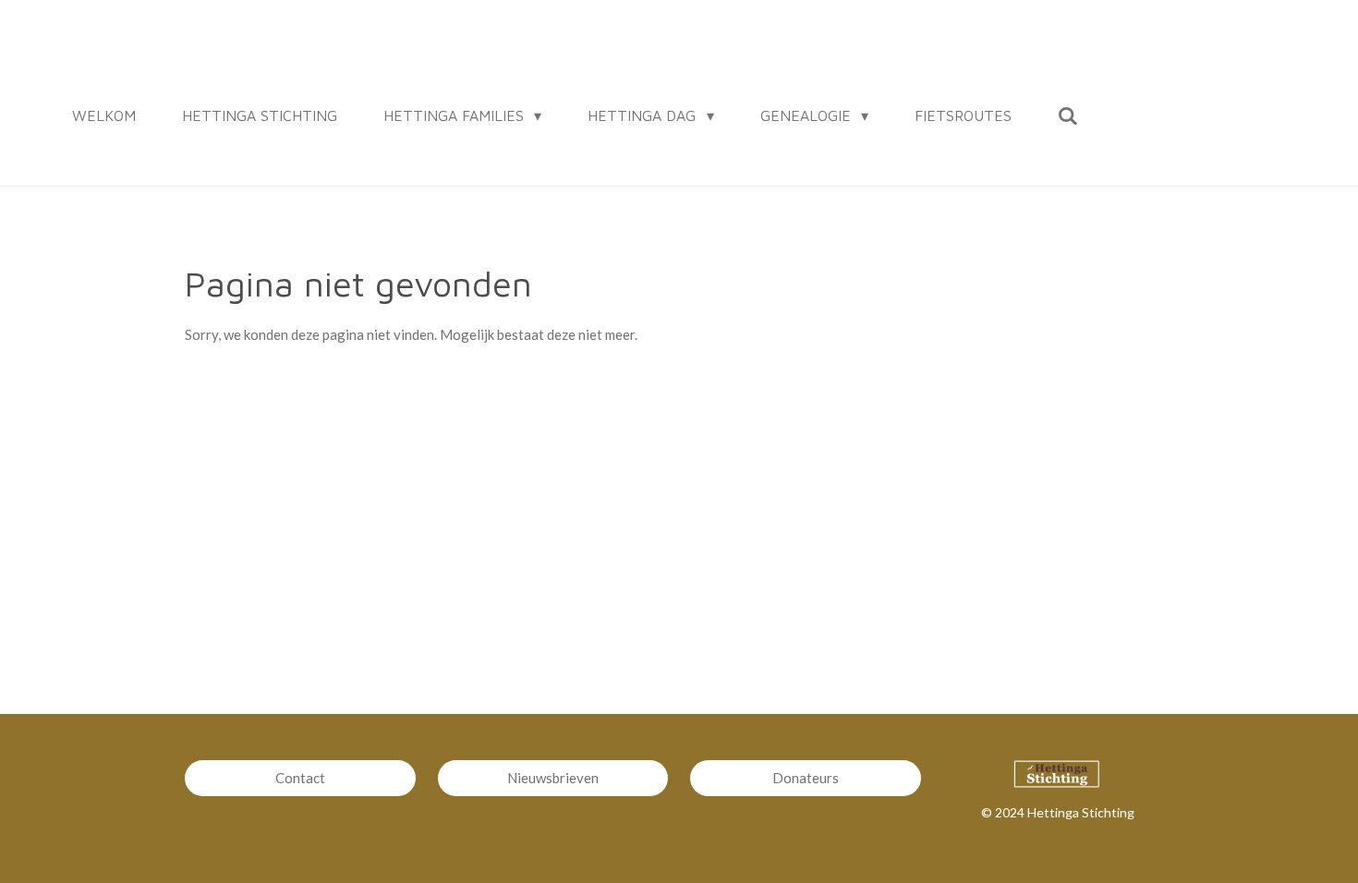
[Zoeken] (1068, 115)
